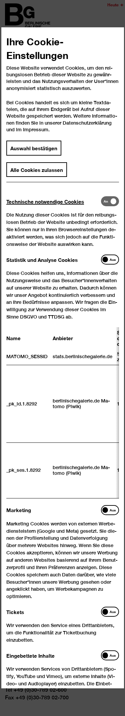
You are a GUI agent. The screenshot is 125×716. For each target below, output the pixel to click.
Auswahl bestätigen (33, 148)
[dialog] (62, 358)
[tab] (53, 201)
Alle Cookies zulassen (36, 169)
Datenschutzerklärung (87, 123)
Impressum (35, 130)
